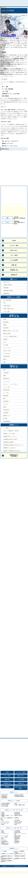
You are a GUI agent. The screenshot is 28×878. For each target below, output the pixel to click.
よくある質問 (3, 69)
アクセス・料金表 (20, 772)
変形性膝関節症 (3, 56)
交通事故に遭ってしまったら (6, 61)
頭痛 (1, 35)
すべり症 (2, 49)
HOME (14, 240)
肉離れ (1, 39)
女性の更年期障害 (4, 14)
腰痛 (1, 47)
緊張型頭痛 (2, 21)
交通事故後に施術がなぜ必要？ (7, 62)
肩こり (1, 28)
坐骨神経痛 (2, 48)
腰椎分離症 (2, 46)
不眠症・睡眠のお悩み (5, 17)
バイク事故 (2, 58)
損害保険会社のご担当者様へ (6, 74)
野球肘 (1, 20)
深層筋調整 (2, 10)
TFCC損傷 (2, 29)
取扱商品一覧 (3, 72)
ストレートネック (4, 30)
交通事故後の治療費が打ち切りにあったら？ (10, 64)
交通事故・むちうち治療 (5, 60)
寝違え (1, 34)
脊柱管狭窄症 (3, 51)
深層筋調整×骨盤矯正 (5, 11)
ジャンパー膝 (3, 43)
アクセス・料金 (14, 245)
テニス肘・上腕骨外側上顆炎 (6, 26)
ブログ (1, 71)
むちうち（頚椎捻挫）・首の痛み (7, 59)
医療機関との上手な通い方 (6, 65)
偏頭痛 (1, 22)
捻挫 (1, 37)
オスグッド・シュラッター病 (6, 42)
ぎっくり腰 (2, 45)
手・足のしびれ (3, 32)
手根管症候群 (3, 33)
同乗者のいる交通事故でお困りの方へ (8, 66)
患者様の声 (14, 275)
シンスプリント (3, 41)
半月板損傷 (2, 38)
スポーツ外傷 (3, 18)
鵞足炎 (1, 50)
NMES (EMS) (3, 8)
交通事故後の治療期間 (5, 63)
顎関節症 (2, 27)
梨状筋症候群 (3, 44)
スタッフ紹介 (3, 68)
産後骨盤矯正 (3, 12)
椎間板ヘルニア (3, 53)
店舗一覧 (2, 70)
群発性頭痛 (2, 23)
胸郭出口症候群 (3, 25)
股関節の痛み (3, 40)
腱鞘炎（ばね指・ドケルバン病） (7, 24)
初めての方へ (3, 67)
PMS (1, 15)
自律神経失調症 (3, 16)
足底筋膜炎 (2, 52)
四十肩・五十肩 (3, 31)
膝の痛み (2, 55)
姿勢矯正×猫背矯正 (4, 9)
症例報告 (2, 73)
